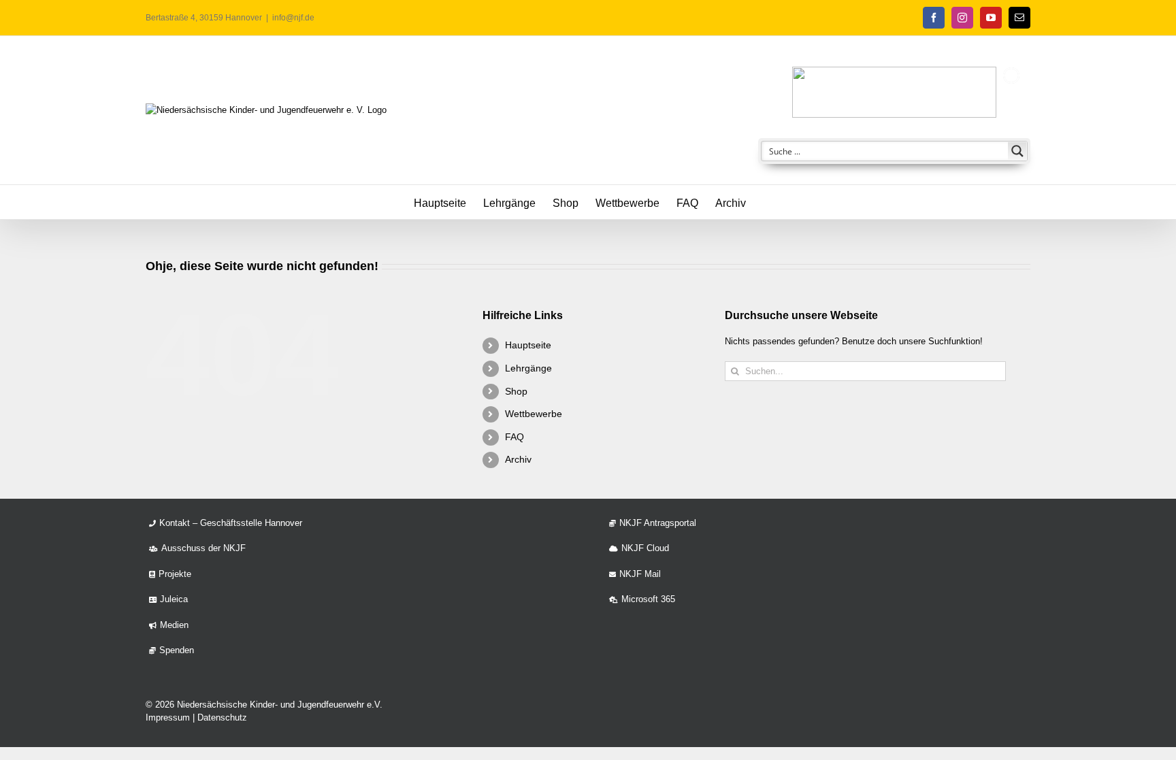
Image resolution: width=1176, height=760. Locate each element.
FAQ (514, 436)
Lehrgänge (528, 368)
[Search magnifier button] (1017, 151)
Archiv (518, 459)
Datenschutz (222, 717)
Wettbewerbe (533, 413)
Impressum (168, 717)
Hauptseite (528, 345)
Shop (516, 391)
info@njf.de (293, 17)
